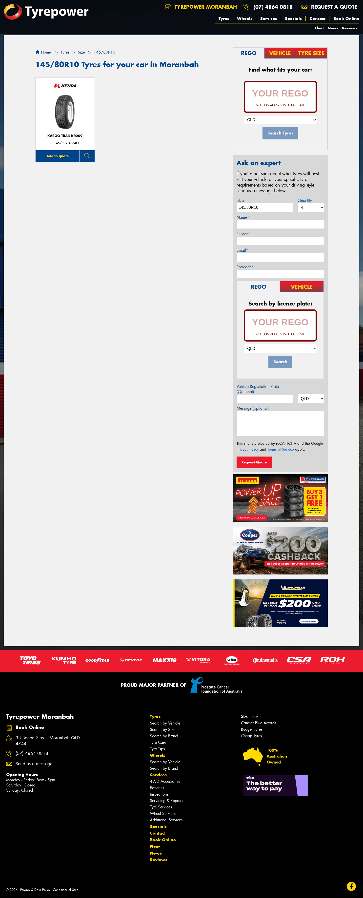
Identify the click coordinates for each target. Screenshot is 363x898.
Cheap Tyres (251, 735)
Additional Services (166, 819)
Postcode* (245, 266)
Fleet (319, 28)
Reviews (349, 28)
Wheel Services (163, 813)
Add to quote (57, 156)
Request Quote (254, 462)
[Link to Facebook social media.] (351, 886)
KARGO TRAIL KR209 (64, 136)
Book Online (346, 18)
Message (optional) (253, 408)
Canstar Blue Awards (258, 723)
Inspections (159, 794)
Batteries (157, 787)
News (333, 28)
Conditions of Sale (65, 890)
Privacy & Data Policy (35, 890)
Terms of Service (280, 449)
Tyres (224, 18)
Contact (317, 18)
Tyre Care (158, 742)
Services (268, 18)
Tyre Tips (157, 748)
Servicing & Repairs (166, 800)
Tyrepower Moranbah (205, 7)
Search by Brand (164, 736)
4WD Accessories (165, 781)
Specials (293, 18)
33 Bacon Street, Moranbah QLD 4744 (48, 740)
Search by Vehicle (165, 723)
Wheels (244, 18)
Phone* (243, 233)
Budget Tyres (251, 729)
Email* (242, 250)
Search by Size (162, 729)
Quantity (305, 200)
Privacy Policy (248, 449)
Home (45, 52)
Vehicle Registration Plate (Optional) (258, 389)
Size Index (250, 716)
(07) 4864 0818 (273, 7)
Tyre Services (161, 807)
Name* (243, 217)
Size (240, 200)
